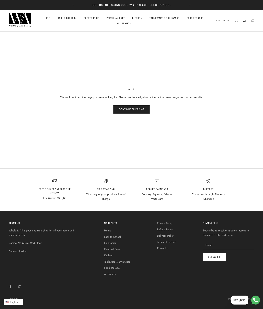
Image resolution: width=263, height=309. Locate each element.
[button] (13, 302)
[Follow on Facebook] (10, 287)
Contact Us (163, 248)
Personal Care (115, 18)
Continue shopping (131, 109)
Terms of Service (166, 242)
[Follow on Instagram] (19, 287)
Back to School (67, 18)
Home (47, 18)
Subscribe (214, 257)
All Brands (123, 23)
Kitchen (137, 18)
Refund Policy (165, 229)
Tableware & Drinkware (164, 18)
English (220, 20)
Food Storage (195, 18)
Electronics (91, 18)
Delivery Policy (165, 236)
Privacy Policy (165, 223)
